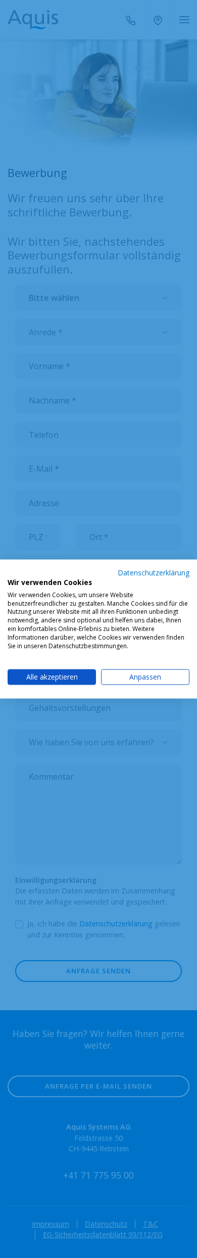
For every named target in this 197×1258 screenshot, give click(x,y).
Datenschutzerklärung (153, 572)
